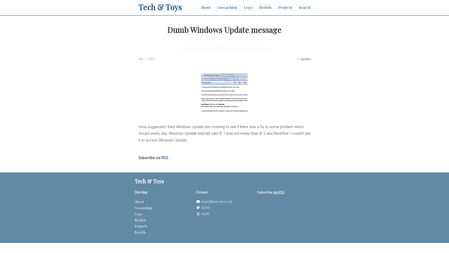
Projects (285, 7)
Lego (248, 7)
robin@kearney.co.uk (216, 202)
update (306, 59)
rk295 (205, 208)
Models (265, 7)
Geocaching (227, 7)
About (206, 7)
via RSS (162, 158)
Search (305, 7)
